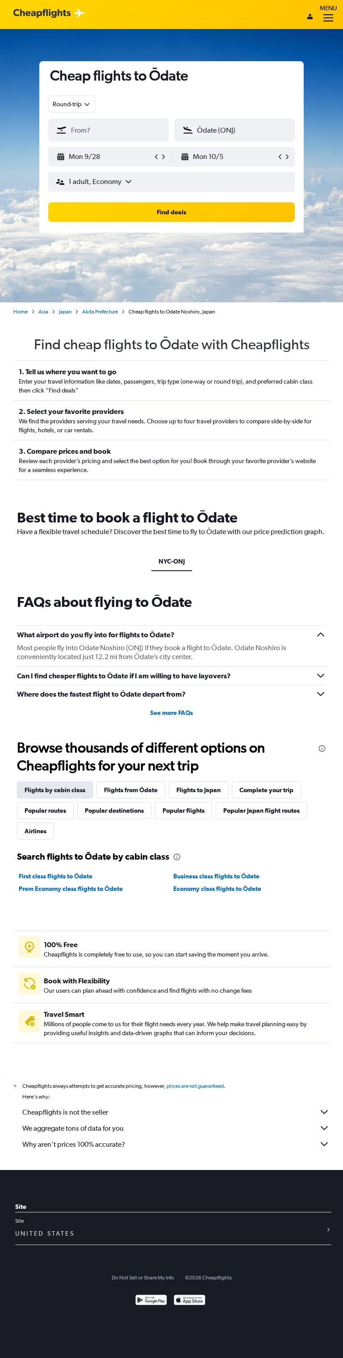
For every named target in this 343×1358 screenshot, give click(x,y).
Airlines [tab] (35, 831)
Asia (43, 312)
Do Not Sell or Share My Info (143, 1277)
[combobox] (72, 104)
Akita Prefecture (100, 312)
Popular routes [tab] (45, 810)
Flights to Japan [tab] (198, 790)
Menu (328, 8)
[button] (104, 156)
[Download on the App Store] (190, 1301)
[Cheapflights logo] (42, 13)
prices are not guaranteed (195, 1086)
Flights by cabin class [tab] (55, 790)
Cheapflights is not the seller (65, 1112)
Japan (65, 312)
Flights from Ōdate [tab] (131, 790)
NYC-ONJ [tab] (172, 561)
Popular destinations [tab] (114, 810)
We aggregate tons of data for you (73, 1128)
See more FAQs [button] (171, 712)
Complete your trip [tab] (266, 790)
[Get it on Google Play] (151, 1301)
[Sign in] (310, 17)
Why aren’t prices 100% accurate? (73, 1144)
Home (20, 312)
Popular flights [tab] (184, 810)
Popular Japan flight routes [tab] (261, 810)
